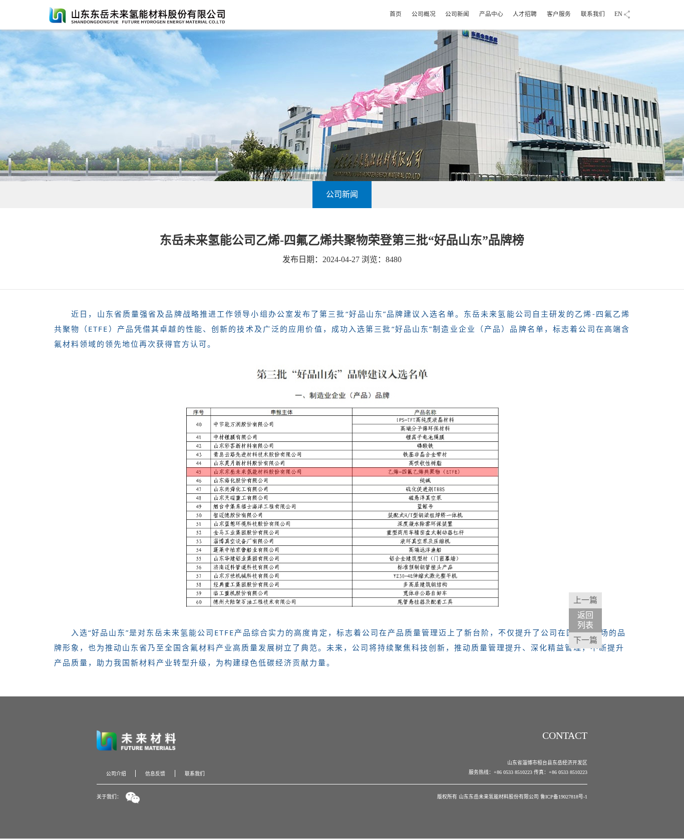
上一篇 (585, 600)
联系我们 (593, 14)
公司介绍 (116, 773)
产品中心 (491, 14)
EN (618, 14)
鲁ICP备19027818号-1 (563, 796)
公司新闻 (457, 14)
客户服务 (559, 14)
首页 (396, 14)
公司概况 (424, 14)
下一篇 (585, 640)
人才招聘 (525, 14)
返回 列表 (585, 620)
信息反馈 (155, 773)
